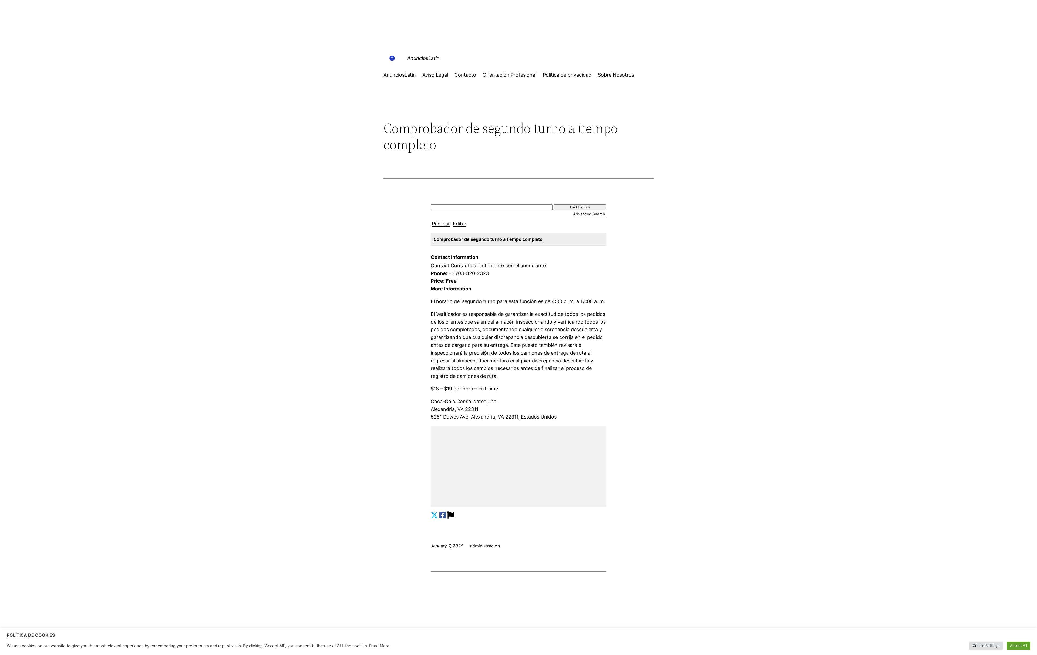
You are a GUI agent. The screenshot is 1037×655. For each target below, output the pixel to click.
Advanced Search (589, 214)
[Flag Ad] (450, 515)
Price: (438, 281)
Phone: (439, 273)
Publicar (441, 224)
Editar (459, 224)
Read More (379, 645)
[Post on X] (434, 515)
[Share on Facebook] (442, 515)
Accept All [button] (1018, 645)
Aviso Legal (435, 75)
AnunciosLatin (423, 58)
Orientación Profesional (509, 75)
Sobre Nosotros (616, 75)
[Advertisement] (518, 466)
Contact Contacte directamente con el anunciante (488, 265)
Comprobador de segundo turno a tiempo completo (488, 239)
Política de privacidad (567, 75)
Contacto (465, 75)
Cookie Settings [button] (986, 645)
